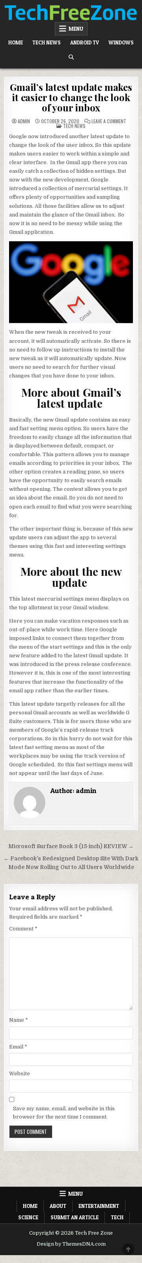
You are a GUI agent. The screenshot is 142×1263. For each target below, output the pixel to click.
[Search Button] (71, 57)
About (58, 1206)
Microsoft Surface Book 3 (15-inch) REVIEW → (71, 846)
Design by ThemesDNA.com (71, 1244)
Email (18, 1047)
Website (19, 1073)
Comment (23, 929)
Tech (117, 1217)
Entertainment (98, 1206)
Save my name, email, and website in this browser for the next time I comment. (64, 1113)
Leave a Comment (109, 121)
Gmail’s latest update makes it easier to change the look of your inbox (71, 97)
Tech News (46, 42)
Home (15, 42)
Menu (76, 29)
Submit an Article (74, 1217)
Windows (121, 42)
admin (24, 121)
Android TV (84, 42)
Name (18, 1020)
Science (28, 1217)
